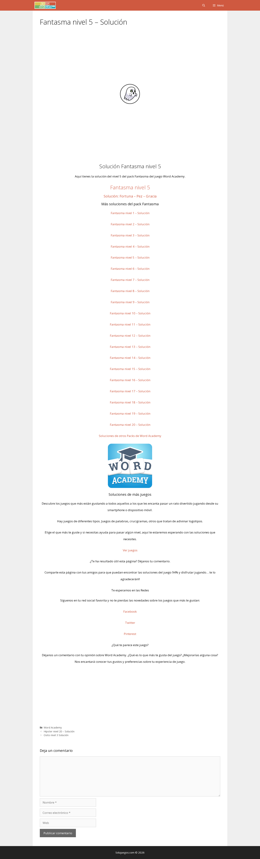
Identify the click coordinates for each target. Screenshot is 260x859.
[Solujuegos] (45, 5)
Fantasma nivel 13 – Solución (130, 347)
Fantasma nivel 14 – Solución (130, 358)
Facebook (130, 611)
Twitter (130, 623)
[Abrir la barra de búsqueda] (203, 5)
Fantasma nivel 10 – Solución (130, 313)
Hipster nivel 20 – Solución (59, 731)
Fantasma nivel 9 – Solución (130, 302)
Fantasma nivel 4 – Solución (130, 246)
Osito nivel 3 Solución (56, 735)
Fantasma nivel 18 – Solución (130, 402)
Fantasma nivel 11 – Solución (130, 324)
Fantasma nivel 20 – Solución (130, 425)
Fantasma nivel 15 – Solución (130, 369)
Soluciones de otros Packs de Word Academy (130, 436)
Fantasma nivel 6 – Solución (130, 269)
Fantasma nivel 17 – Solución (130, 391)
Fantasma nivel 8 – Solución (130, 291)
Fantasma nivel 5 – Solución (130, 257)
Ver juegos (130, 550)
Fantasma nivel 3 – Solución (130, 235)
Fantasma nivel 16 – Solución (130, 380)
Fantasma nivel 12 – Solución (130, 336)
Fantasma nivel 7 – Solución (130, 280)
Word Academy (53, 727)
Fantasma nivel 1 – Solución (130, 213)
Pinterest (130, 634)
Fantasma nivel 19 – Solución (130, 413)
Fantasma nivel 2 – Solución (130, 224)
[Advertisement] (130, 57)
